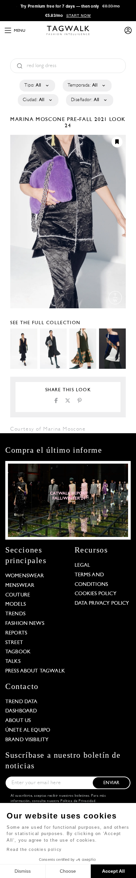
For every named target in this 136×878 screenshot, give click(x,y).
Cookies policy (96, 593)
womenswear (24, 576)
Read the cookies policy (34, 849)
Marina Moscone (38, 119)
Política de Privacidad (77, 801)
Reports (16, 633)
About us (18, 720)
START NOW (78, 15)
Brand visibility (27, 740)
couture (17, 595)
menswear (19, 585)
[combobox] (36, 86)
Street (14, 642)
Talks (12, 661)
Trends (15, 614)
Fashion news (24, 623)
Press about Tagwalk (35, 671)
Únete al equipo (27, 730)
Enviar (111, 783)
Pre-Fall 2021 (87, 119)
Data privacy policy (102, 603)
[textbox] (36, 86)
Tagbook (18, 652)
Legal (82, 565)
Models (15, 604)
